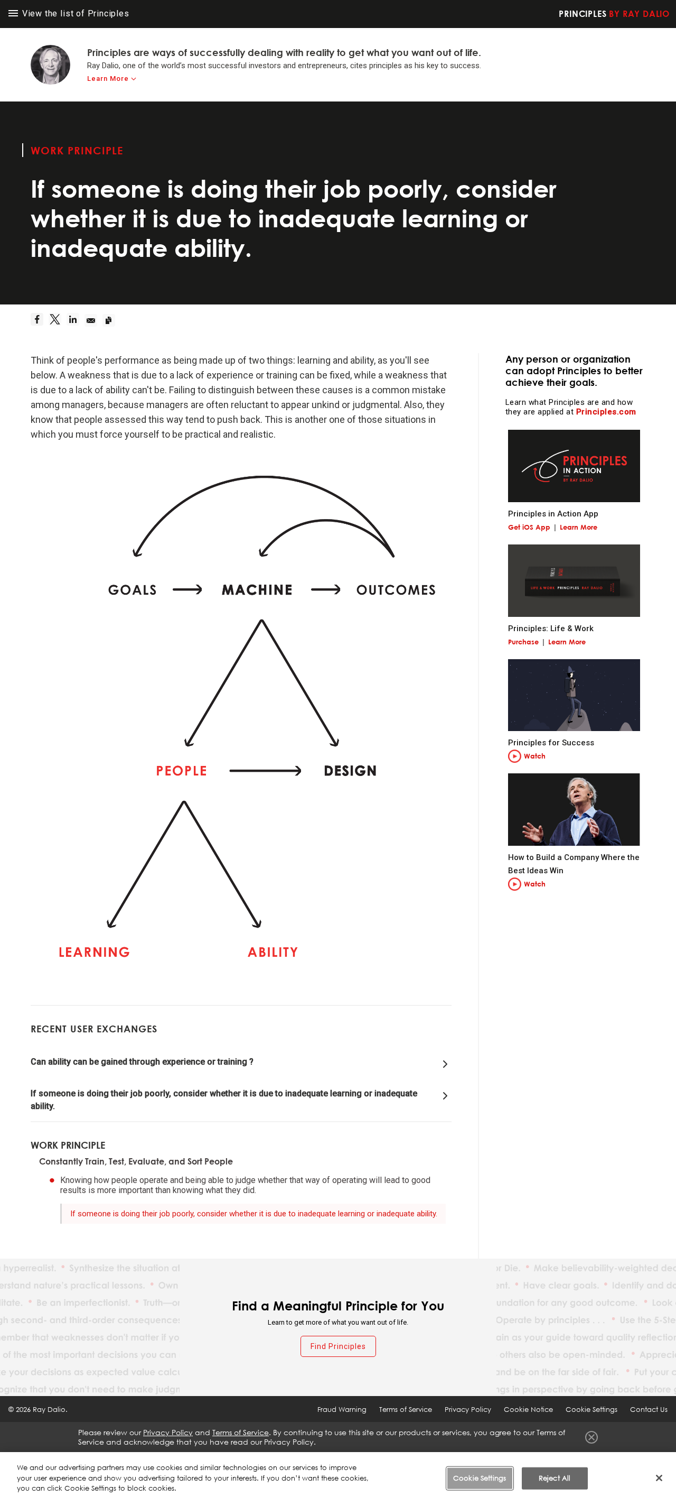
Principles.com (606, 412)
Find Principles (338, 1346)
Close (591, 1437)
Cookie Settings (479, 1478)
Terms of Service (405, 1409)
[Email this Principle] (93, 320)
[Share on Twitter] (58, 320)
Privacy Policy (468, 1409)
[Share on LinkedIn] (75, 320)
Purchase (523, 641)
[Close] (659, 1478)
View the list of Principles (74, 13)
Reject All (554, 1478)
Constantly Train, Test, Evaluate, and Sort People (136, 1161)
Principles (614, 13)
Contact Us (649, 1409)
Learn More (108, 78)
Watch (535, 756)
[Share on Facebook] (40, 320)
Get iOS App (529, 527)
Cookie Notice (528, 1409)
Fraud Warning (342, 1409)
